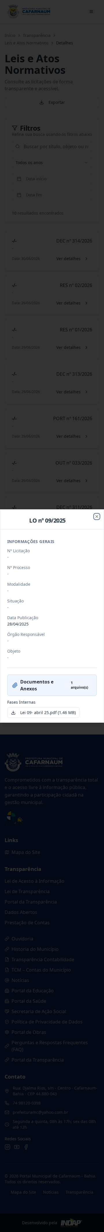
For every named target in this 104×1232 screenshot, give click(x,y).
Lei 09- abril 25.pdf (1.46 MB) (48, 712)
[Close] (96, 516)
